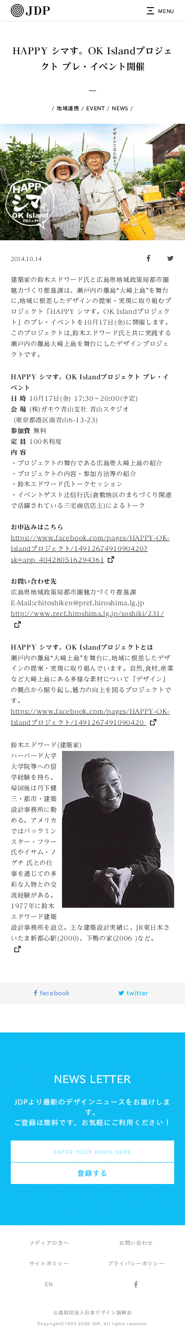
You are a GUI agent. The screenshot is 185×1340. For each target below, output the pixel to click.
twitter (137, 993)
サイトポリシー (49, 1263)
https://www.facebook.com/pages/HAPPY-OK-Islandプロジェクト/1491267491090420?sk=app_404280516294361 (90, 549)
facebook (53, 993)
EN (49, 1284)
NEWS (120, 108)
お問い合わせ (136, 1242)
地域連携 (68, 108)
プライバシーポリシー (136, 1263)
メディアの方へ (49, 1242)
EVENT (95, 108)
